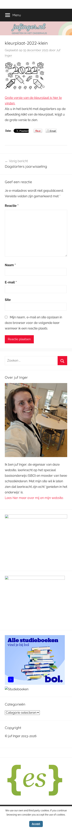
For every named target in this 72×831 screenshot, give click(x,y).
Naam (10, 265)
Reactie (12, 206)
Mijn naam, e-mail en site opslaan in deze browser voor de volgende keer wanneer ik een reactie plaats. (33, 322)
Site (8, 300)
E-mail (11, 282)
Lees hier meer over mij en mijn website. (34, 498)
